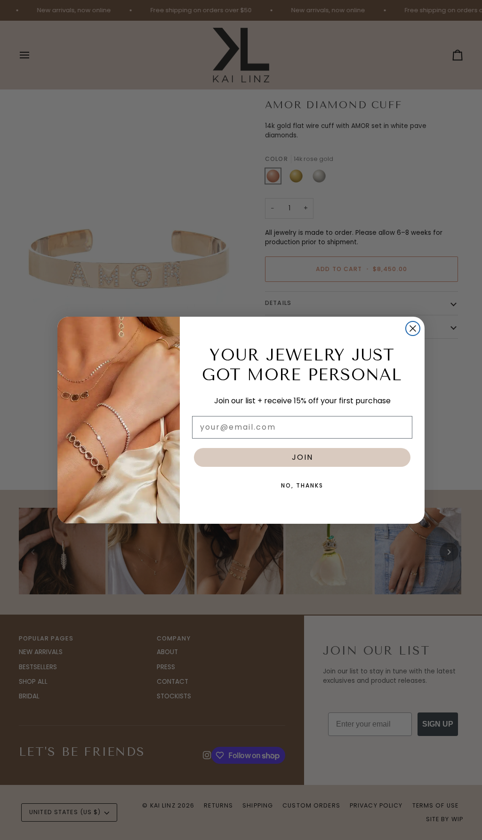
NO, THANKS (302, 485)
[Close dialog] (413, 328)
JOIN (302, 457)
